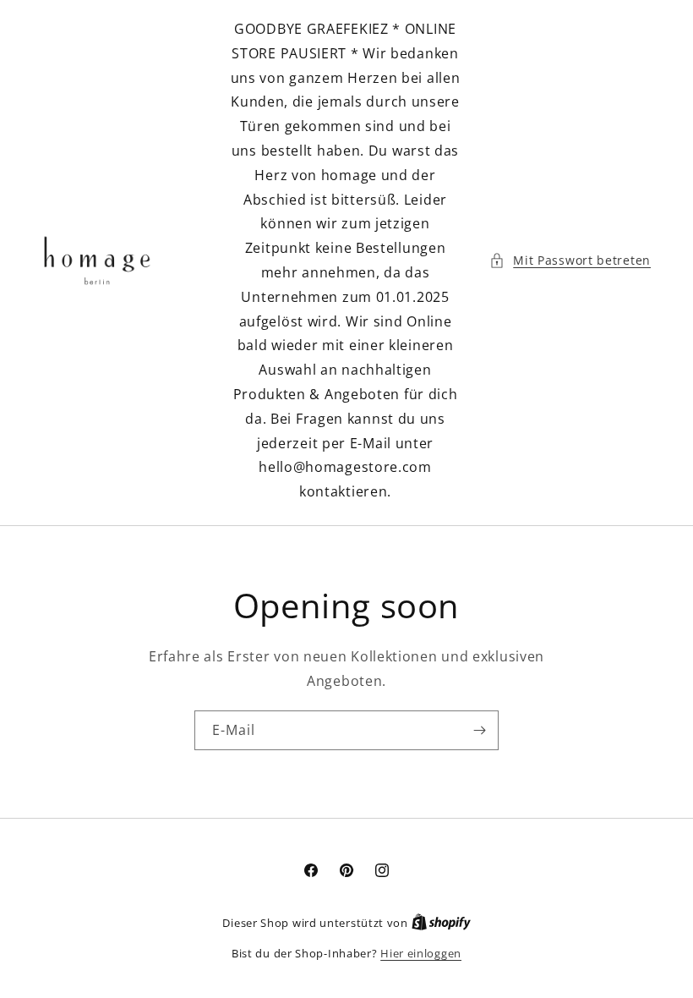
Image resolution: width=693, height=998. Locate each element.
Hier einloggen (420, 953)
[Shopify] (441, 922)
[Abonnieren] (479, 730)
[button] (570, 260)
